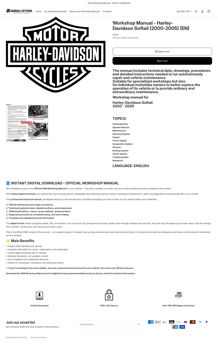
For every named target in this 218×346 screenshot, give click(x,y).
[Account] (202, 11)
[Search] (196, 11)
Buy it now (162, 61)
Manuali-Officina (20, 337)
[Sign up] (138, 324)
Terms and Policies (38, 337)
